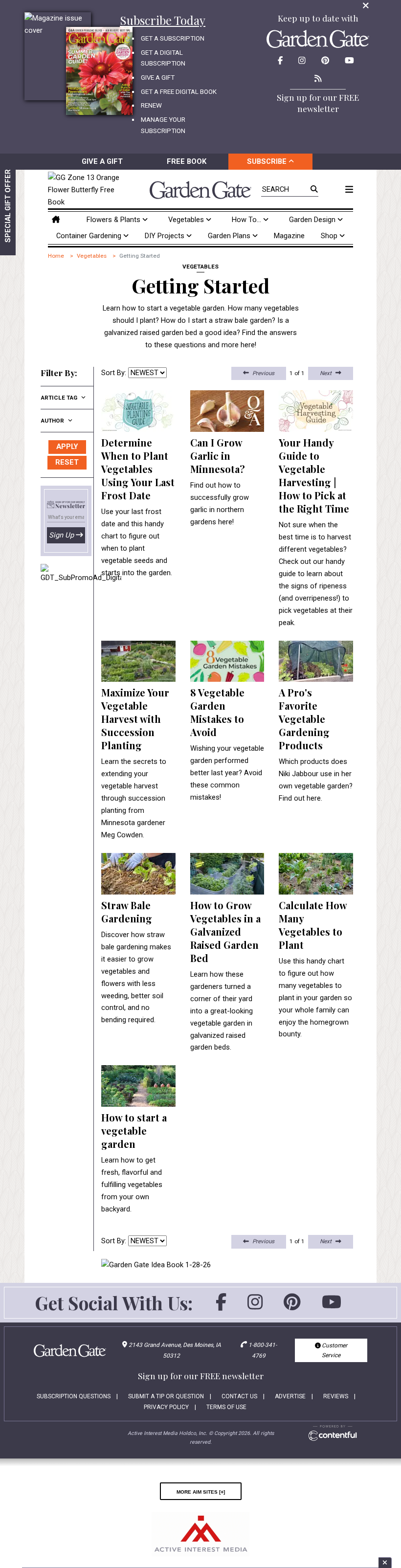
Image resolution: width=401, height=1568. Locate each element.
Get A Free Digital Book (179, 91)
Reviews (335, 1396)
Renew (151, 105)
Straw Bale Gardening (126, 911)
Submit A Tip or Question (166, 1396)
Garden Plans (230, 235)
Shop (330, 235)
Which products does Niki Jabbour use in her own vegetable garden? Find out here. (316, 780)
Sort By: (113, 372)
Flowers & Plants (114, 219)
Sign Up (61, 535)
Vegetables (187, 219)
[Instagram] (255, 1306)
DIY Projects (165, 235)
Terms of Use (226, 1407)
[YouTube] (331, 1306)
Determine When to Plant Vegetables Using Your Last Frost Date (138, 469)
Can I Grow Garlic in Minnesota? (217, 455)
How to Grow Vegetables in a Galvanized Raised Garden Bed (225, 931)
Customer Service (333, 1350)
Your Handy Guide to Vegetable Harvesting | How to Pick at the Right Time (314, 475)
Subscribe (268, 161)
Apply (67, 446)
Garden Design (313, 219)
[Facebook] (221, 1306)
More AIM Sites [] (201, 1491)
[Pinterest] (292, 1306)
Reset (67, 462)
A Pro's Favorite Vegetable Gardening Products (304, 719)
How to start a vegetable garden (134, 1130)
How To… (247, 219)
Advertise (290, 1396)
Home (56, 255)
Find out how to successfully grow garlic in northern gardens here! (219, 503)
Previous (263, 373)
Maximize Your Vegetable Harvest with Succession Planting (135, 719)
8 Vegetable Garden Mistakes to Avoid (217, 712)
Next (326, 373)
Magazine (289, 235)
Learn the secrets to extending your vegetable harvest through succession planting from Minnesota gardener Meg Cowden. (133, 798)
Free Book (186, 161)
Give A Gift (158, 77)
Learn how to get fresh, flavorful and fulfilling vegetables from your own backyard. (131, 1184)
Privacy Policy (166, 1407)
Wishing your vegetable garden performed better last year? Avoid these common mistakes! (227, 773)
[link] (86, 190)
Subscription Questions (74, 1396)
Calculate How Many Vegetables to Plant (313, 924)
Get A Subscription (172, 38)
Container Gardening (89, 235)
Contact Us (239, 1396)
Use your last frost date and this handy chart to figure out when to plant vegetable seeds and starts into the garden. (136, 542)
